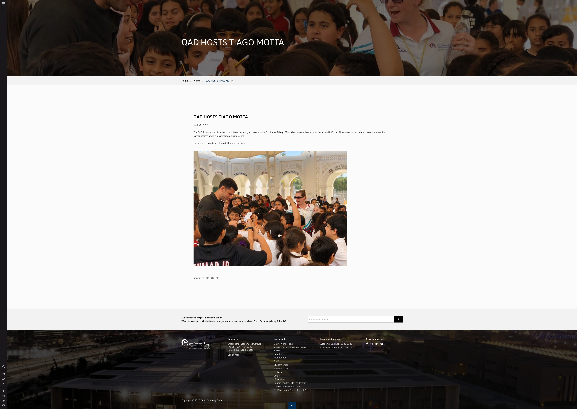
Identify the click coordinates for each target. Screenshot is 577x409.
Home (185, 80)
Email (277, 375)
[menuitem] (3, 3)
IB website (279, 379)
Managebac (280, 357)
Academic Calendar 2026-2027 (336, 347)
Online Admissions (283, 343)
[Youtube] (381, 343)
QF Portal (278, 372)
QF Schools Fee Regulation (287, 386)
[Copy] (217, 278)
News (197, 80)
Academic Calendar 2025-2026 (336, 343)
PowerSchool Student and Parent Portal (290, 349)
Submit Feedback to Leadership (290, 382)
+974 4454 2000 (243, 346)
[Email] (212, 278)
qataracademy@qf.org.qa (248, 343)
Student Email (281, 364)
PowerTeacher (281, 368)
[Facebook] (203, 278)
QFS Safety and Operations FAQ (290, 390)
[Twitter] (207, 278)
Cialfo (277, 361)
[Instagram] (371, 343)
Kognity (278, 353)
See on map (234, 354)
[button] (292, 405)
